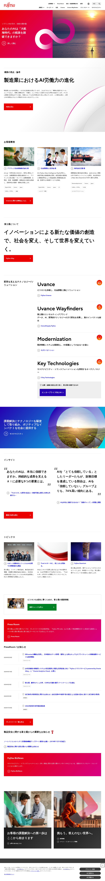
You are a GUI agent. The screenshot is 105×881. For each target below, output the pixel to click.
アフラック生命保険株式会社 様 (18, 168)
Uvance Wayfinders (72, 7)
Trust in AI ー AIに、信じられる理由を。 (53, 565)
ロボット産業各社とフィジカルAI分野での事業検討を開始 (20, 565)
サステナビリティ (96, 7)
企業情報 (50, 3)
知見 (57, 7)
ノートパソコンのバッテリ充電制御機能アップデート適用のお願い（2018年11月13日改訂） (35, 741)
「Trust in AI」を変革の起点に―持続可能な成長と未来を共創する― (30, 494)
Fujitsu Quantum (80, 563)
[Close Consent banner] (103, 865)
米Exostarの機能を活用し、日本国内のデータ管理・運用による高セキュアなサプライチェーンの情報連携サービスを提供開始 (63, 656)
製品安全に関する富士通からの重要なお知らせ (23, 746)
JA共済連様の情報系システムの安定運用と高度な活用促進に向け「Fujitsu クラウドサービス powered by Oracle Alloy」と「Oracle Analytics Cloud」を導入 (63, 670)
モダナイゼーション (47, 350)
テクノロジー (84, 7)
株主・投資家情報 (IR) (72, 3)
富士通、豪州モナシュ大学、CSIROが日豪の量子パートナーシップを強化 (50, 683)
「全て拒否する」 (66, 869)
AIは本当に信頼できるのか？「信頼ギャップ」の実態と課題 (80, 502)
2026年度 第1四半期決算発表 (35, 706)
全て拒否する (90, 873)
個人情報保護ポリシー (9, 874)
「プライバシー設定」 (35, 871)
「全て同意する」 (20, 869)
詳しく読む (12, 43)
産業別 (40, 7)
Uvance (63, 7)
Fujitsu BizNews (16, 771)
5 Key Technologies (48, 377)
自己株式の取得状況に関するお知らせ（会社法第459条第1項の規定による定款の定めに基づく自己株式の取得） (63, 694)
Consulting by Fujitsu (48, 326)
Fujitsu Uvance (46, 295)
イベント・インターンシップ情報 (68, 841)
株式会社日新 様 (79, 168)
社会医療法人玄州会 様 (48, 168)
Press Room (60, 3)
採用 (81, 3)
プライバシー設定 (90, 869)
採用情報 (62, 838)
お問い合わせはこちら (16, 843)
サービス (49, 7)
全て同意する (90, 877)
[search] (99, 3)
